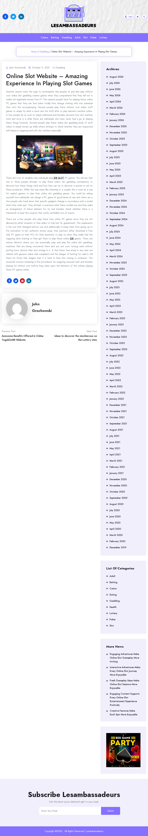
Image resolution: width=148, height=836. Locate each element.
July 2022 (115, 361)
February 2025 (117, 188)
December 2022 (118, 330)
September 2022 (118, 349)
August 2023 (116, 281)
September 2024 (118, 219)
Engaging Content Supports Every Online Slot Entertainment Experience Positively (124, 699)
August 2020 (116, 504)
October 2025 (117, 138)
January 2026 (117, 120)
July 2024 (115, 231)
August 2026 (116, 76)
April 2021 (115, 454)
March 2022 (116, 386)
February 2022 (117, 392)
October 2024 (117, 213)
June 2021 (115, 442)
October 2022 (117, 343)
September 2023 (118, 275)
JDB (72, 238)
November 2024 (118, 207)
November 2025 (118, 132)
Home (34, 51)
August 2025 (116, 151)
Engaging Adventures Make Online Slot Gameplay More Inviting (124, 657)
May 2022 (115, 374)
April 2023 (115, 306)
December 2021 (118, 405)
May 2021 (115, 448)
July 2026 (115, 83)
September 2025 (118, 145)
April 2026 (115, 101)
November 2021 (118, 411)
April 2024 (115, 250)
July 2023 (115, 287)
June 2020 (115, 516)
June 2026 (115, 89)
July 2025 (115, 157)
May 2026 (115, 95)
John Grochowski (42, 307)
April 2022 (115, 380)
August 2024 (116, 225)
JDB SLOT (59, 178)
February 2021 (117, 467)
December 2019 (118, 547)
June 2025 (115, 163)
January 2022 (117, 399)
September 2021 (118, 423)
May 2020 (115, 522)
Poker (93, 37)
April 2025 (115, 176)
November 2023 (118, 262)
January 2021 (117, 473)
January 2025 (117, 194)
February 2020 (117, 541)
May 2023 (115, 299)
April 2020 (115, 529)
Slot (85, 37)
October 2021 (117, 417)
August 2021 (116, 429)
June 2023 (115, 293)
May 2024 (115, 244)
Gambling (67, 37)
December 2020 (118, 479)
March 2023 (116, 312)
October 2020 (117, 491)
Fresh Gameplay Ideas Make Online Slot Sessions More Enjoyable (124, 684)
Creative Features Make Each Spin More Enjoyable (123, 712)
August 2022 (116, 355)
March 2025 (116, 182)
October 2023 (117, 268)
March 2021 (116, 460)
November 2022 (118, 337)
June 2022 (115, 368)
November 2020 (118, 485)
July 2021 (114, 436)
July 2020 (115, 510)
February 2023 (117, 318)
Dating (113, 594)
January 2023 (117, 324)
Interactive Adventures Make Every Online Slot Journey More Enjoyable (125, 671)
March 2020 (116, 535)
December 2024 (118, 200)
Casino (44, 37)
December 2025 (118, 126)
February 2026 (117, 114)
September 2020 (118, 498)
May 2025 (115, 169)
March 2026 (116, 107)
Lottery (103, 37)
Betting (55, 37)
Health (113, 607)
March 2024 (116, 256)
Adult (78, 37)
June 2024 (115, 237)
